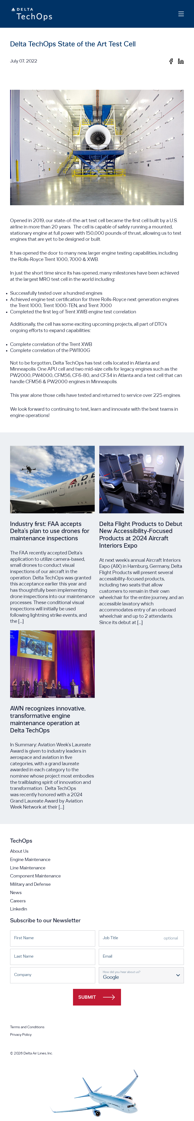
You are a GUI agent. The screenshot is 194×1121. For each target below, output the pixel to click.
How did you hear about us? (121, 972)
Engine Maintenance (30, 860)
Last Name (24, 956)
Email (107, 956)
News (16, 893)
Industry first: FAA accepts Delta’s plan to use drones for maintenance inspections (49, 531)
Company (22, 975)
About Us (19, 851)
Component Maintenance (35, 876)
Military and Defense (30, 884)
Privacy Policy (21, 1035)
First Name (24, 938)
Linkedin (18, 909)
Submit (87, 997)
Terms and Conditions (27, 1027)
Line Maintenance (27, 868)
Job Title (110, 938)
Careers (18, 901)
